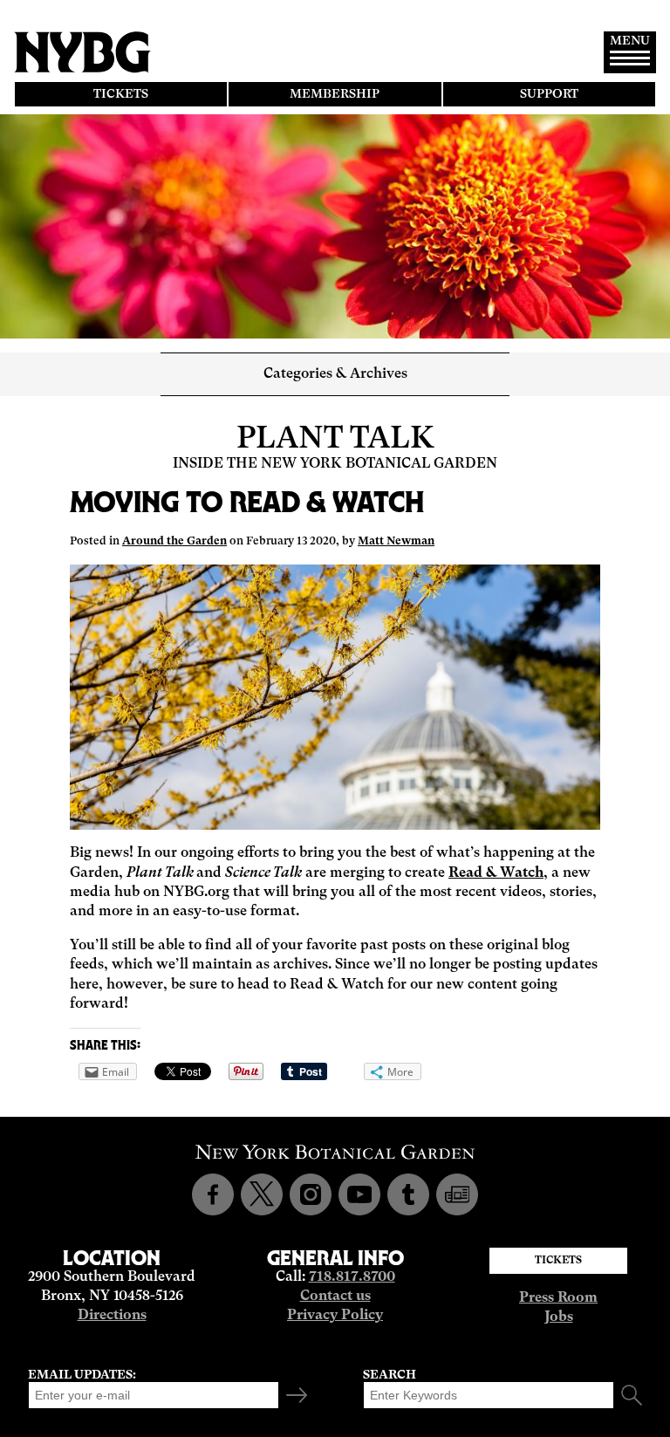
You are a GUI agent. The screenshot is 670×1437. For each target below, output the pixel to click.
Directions (112, 1316)
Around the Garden (174, 541)
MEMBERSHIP (334, 94)
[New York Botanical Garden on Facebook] (213, 1194)
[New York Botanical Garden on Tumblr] (408, 1194)
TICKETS (120, 94)
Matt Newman (396, 541)
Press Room (558, 1298)
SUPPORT (549, 94)
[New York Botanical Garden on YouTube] (359, 1194)
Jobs (558, 1317)
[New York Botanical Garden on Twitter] (262, 1194)
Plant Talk (335, 439)
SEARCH (389, 1375)
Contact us (335, 1297)
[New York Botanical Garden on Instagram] (311, 1194)
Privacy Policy (335, 1316)
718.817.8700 (352, 1277)
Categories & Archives (335, 374)
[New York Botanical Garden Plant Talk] (457, 1194)
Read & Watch (496, 873)
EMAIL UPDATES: (82, 1375)
